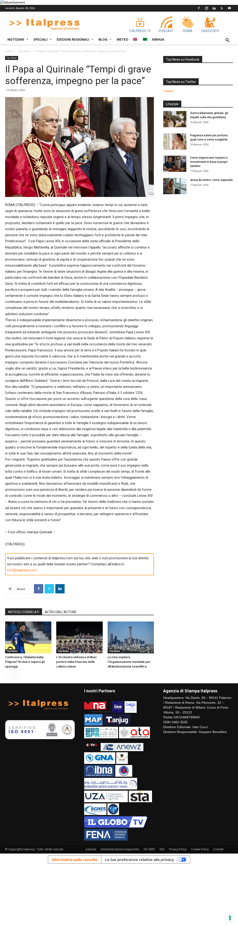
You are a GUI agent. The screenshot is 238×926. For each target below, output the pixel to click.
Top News (24, 51)
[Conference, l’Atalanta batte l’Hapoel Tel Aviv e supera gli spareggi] (28, 637)
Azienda (91, 849)
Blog (103, 39)
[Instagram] (206, 8)
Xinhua (158, 39)
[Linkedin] (214, 8)
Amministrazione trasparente (120, 849)
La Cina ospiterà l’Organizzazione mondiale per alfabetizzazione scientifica (129, 661)
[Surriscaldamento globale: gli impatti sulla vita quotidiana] (174, 119)
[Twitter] (221, 8)
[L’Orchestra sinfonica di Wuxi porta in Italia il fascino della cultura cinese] (79, 637)
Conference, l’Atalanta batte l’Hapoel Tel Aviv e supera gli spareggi (25, 661)
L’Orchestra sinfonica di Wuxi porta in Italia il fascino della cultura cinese (76, 661)
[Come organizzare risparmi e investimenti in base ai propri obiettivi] (174, 164)
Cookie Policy (200, 849)
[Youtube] (229, 8)
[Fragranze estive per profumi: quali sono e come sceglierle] (174, 141)
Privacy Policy (178, 849)
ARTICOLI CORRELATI (23, 612)
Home (9, 51)
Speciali (40, 39)
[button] (227, 41)
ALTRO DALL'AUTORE (60, 612)
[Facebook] (198, 8)
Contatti (218, 849)
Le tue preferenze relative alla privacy (139, 859)
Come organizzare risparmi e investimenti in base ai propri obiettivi (209, 162)
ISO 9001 (149, 849)
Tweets (168, 91)
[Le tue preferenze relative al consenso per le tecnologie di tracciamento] (229, 917)
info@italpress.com (22, 570)
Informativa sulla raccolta (74, 859)
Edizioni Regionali (73, 39)
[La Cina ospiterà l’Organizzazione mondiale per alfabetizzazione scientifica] (131, 637)
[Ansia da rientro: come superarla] (174, 186)
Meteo (122, 39)
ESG (162, 849)
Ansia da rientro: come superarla (211, 180)
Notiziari (15, 39)
